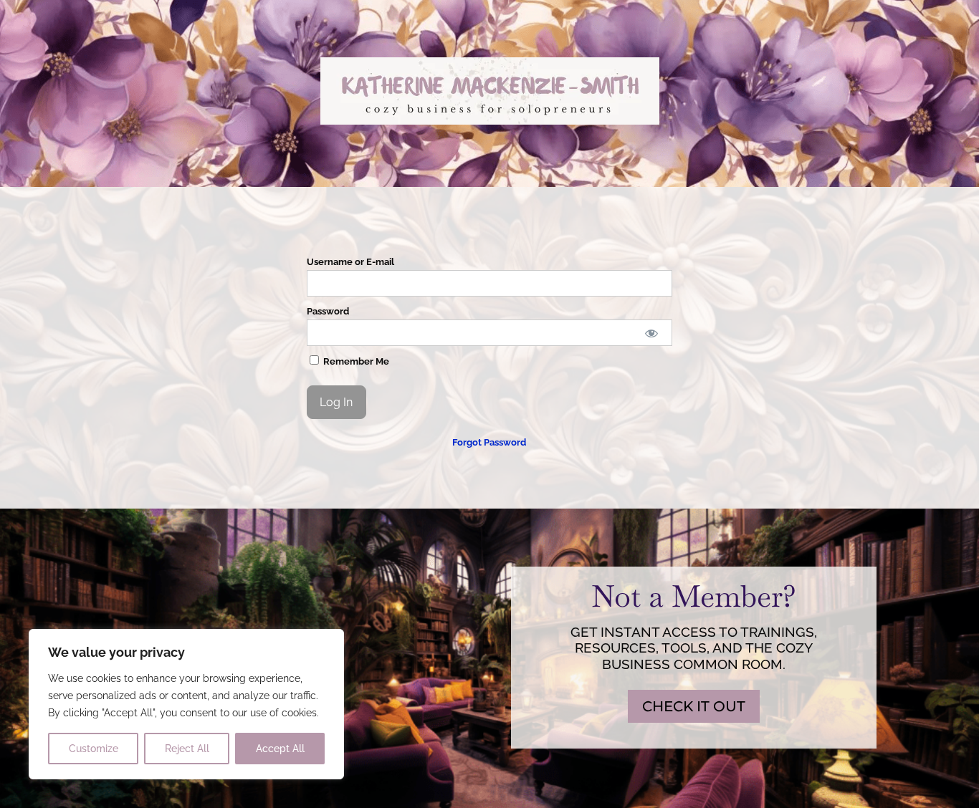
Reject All (187, 748)
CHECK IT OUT (693, 706)
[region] (186, 704)
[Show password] (651, 332)
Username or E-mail (350, 261)
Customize (93, 748)
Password (328, 311)
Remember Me (355, 361)
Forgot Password (489, 442)
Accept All (280, 748)
